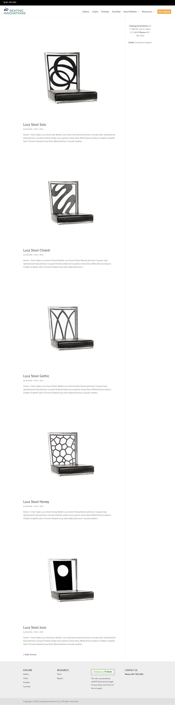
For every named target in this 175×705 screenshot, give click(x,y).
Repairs (60, 678)
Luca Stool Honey (36, 501)
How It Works (130, 12)
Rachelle (29, 129)
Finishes (105, 12)
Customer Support (143, 42)
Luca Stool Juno (34, 627)
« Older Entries (29, 654)
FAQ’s (59, 674)
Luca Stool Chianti (36, 250)
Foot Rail (116, 12)
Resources (147, 12)
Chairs (95, 12)
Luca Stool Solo (34, 124)
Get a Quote (164, 11)
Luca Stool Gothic (36, 376)
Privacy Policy (96, 685)
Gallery (85, 12)
